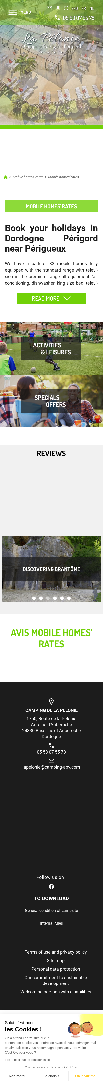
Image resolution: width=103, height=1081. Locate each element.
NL (92, 8)
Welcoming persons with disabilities (55, 991)
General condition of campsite (51, 910)
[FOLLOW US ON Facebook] (51, 886)
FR (84, 8)
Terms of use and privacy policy (56, 952)
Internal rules (51, 923)
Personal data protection (56, 969)
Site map (56, 960)
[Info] (66, 8)
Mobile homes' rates (27, 177)
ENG (75, 8)
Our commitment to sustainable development (55, 980)
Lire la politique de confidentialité (27, 1060)
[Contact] (49, 8)
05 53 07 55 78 (78, 17)
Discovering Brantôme (51, 568)
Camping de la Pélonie (52, 710)
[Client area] (58, 8)
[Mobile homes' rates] (52, 43)
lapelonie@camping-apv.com (51, 767)
